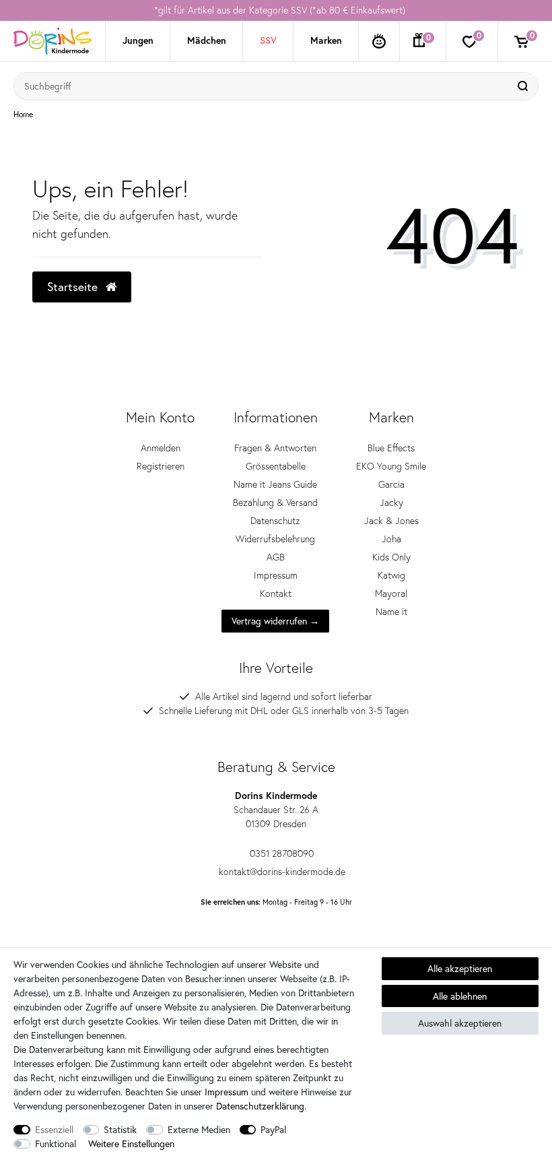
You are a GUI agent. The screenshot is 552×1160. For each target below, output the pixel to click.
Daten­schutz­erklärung (260, 1105)
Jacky (391, 502)
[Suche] (524, 86)
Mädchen (206, 40)
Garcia (391, 484)
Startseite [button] (74, 286)
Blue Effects (391, 448)
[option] (276, 10)
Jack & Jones (391, 521)
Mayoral (391, 593)
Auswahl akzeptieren (460, 1023)
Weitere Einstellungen (131, 1143)
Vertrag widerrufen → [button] (275, 620)
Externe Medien (199, 1129)
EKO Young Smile (391, 466)
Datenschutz (275, 521)
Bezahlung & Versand (275, 502)
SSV (268, 40)
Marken (326, 40)
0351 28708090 (282, 853)
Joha (391, 539)
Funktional (55, 1143)
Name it (391, 612)
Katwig (391, 575)
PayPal (273, 1129)
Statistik (120, 1129)
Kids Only (391, 557)
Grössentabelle (276, 466)
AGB (276, 557)
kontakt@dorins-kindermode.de (282, 872)
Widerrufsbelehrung (275, 539)
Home (23, 114)
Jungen (138, 40)
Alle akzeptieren (459, 968)
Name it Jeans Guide (275, 484)
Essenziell (54, 1129)
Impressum (276, 575)
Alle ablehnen (460, 996)
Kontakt (275, 593)
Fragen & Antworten (275, 448)
